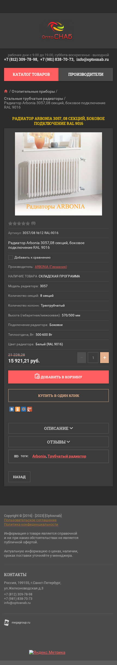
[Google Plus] (29, 409)
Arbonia (39, 456)
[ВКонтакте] (11, 409)
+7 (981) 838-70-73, (57, 59)
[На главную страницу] (57, 31)
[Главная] (6, 91)
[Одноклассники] (17, 409)
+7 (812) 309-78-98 (18, 594)
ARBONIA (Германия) (51, 267)
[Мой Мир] (23, 409)
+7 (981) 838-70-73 (18, 599)
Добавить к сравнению (32, 257)
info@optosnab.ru (92, 59)
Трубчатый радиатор (67, 456)
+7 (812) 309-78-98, (21, 59)
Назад (19, 476)
